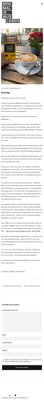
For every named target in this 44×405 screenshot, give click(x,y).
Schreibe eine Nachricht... (10, 310)
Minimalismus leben (11, 12)
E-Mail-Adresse (7, 343)
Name (4, 335)
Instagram (2, 393)
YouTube (8, 393)
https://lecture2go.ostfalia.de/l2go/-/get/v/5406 (23, 231)
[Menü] (41, 3)
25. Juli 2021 (5, 88)
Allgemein (12, 271)
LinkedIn (13, 393)
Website (4, 350)
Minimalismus (20, 271)
